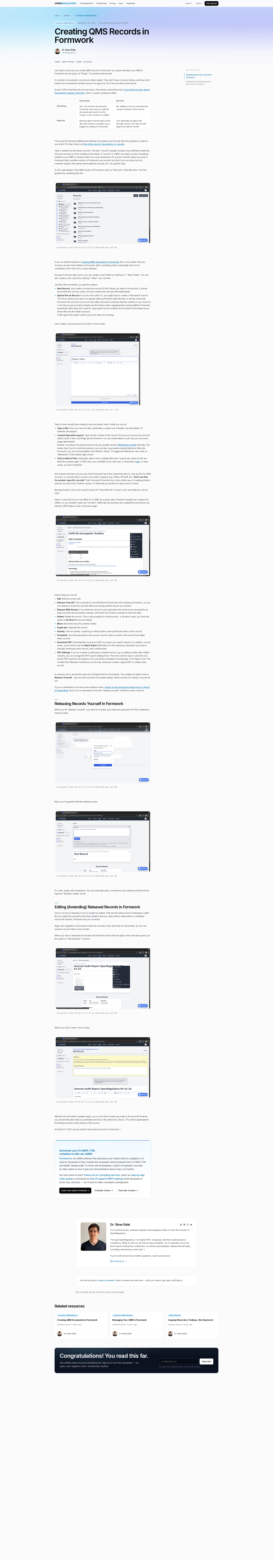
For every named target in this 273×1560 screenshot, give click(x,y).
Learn (120, 3)
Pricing (113, 3)
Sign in (199, 3)
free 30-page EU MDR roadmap (106, 1178)
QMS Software (68, 62)
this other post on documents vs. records (104, 144)
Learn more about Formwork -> (75, 1190)
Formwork (87, 62)
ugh (138, 461)
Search (189, 3)
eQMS (79, 62)
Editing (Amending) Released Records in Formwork (198, 83)
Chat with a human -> (128, 1190)
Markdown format (127, 445)
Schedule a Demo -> (104, 1190)
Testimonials (101, 3)
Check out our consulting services (102, 1175)
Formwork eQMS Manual (86, 15)
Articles (67, 15)
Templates (130, 3)
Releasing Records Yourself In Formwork (199, 76)
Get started (211, 3)
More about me (118, 1261)
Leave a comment (106, 1280)
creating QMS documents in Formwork (100, 262)
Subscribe (206, 1361)
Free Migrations (86, 3)
